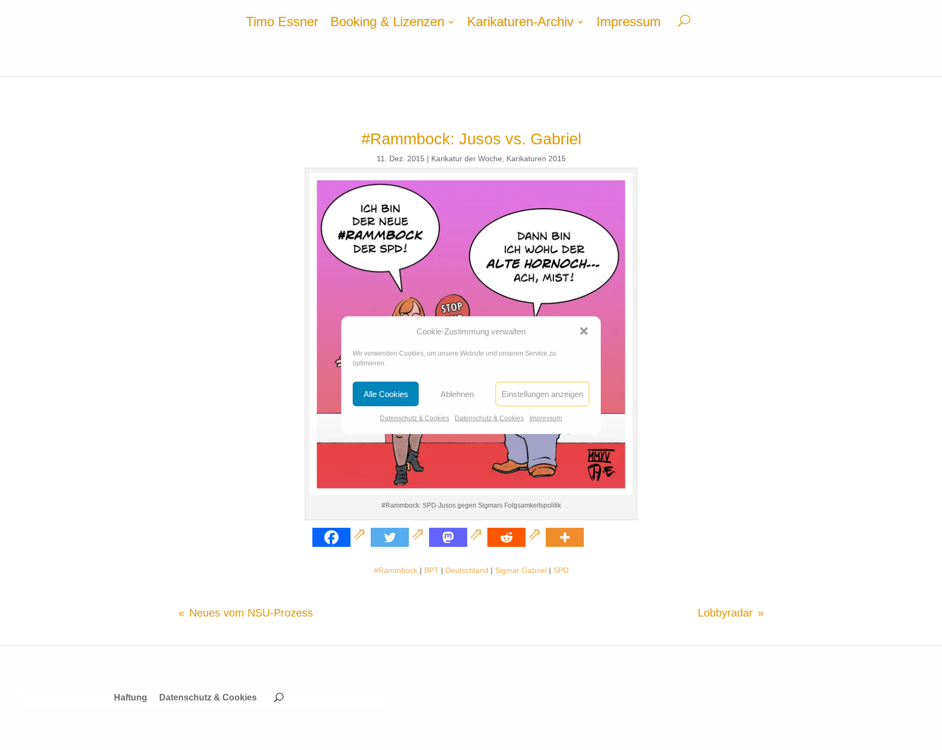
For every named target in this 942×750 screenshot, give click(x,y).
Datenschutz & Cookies (414, 418)
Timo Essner (282, 23)
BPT (431, 570)
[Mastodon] (457, 537)
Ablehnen (457, 394)
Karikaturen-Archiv (520, 23)
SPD (561, 570)
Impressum (545, 418)
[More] (565, 537)
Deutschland (466, 570)
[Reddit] (515, 537)
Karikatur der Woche (466, 158)
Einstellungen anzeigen (542, 394)
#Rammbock (396, 570)
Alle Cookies (386, 394)
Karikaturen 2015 (536, 158)
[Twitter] (399, 537)
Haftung (130, 698)
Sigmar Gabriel (521, 570)
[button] (583, 331)
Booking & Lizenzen (387, 23)
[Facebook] (340, 537)
